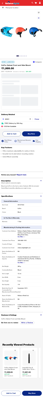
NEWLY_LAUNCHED (8, 62)
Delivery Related (8, 114)
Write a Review (27, 323)
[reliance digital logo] (11, 3)
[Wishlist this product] (15, 350)
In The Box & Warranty (11, 218)
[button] (10, 8)
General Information (11, 201)
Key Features (6, 148)
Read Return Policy (8, 141)
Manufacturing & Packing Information (17, 227)
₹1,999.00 (7, 68)
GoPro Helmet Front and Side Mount (16, 65)
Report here (21, 175)
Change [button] (37, 119)
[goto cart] (36, 3)
